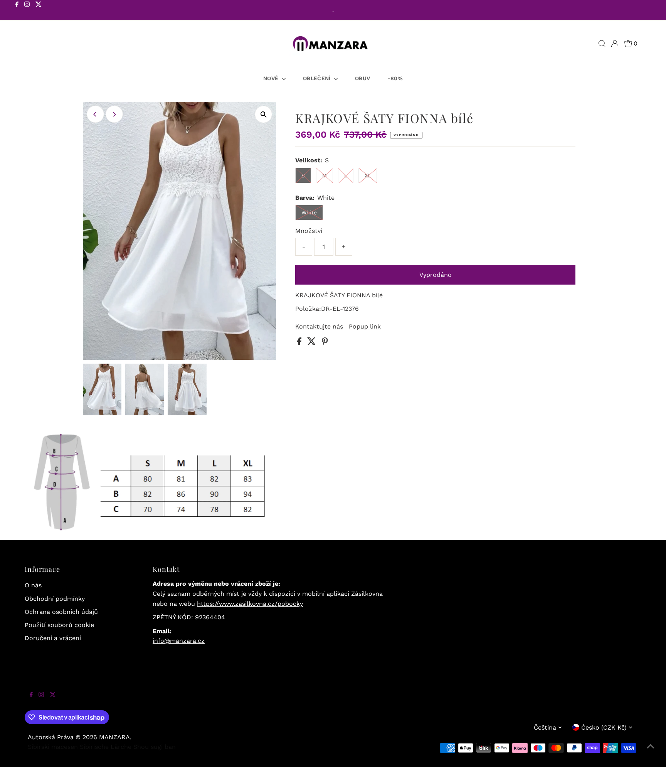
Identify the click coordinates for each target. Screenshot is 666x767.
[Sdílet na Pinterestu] (325, 343)
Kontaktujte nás (319, 327)
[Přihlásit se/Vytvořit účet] (614, 43)
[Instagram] (27, 11)
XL (368, 175)
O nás (33, 585)
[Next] (114, 114)
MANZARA (114, 737)
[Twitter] (39, 11)
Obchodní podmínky (55, 598)
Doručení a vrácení (53, 638)
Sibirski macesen (53, 746)
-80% (394, 78)
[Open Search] (602, 43)
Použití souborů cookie (59, 625)
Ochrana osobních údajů (61, 611)
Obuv (362, 78)
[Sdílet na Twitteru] (312, 343)
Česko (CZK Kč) (604, 727)
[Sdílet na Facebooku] (300, 343)
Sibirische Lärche (105, 746)
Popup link (365, 327)
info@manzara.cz (179, 640)
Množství (308, 230)
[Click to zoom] (263, 114)
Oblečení (317, 78)
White (309, 212)
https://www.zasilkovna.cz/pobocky (250, 603)
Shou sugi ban (154, 746)
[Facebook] (16, 11)
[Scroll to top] (650, 751)
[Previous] (95, 114)
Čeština (545, 727)
